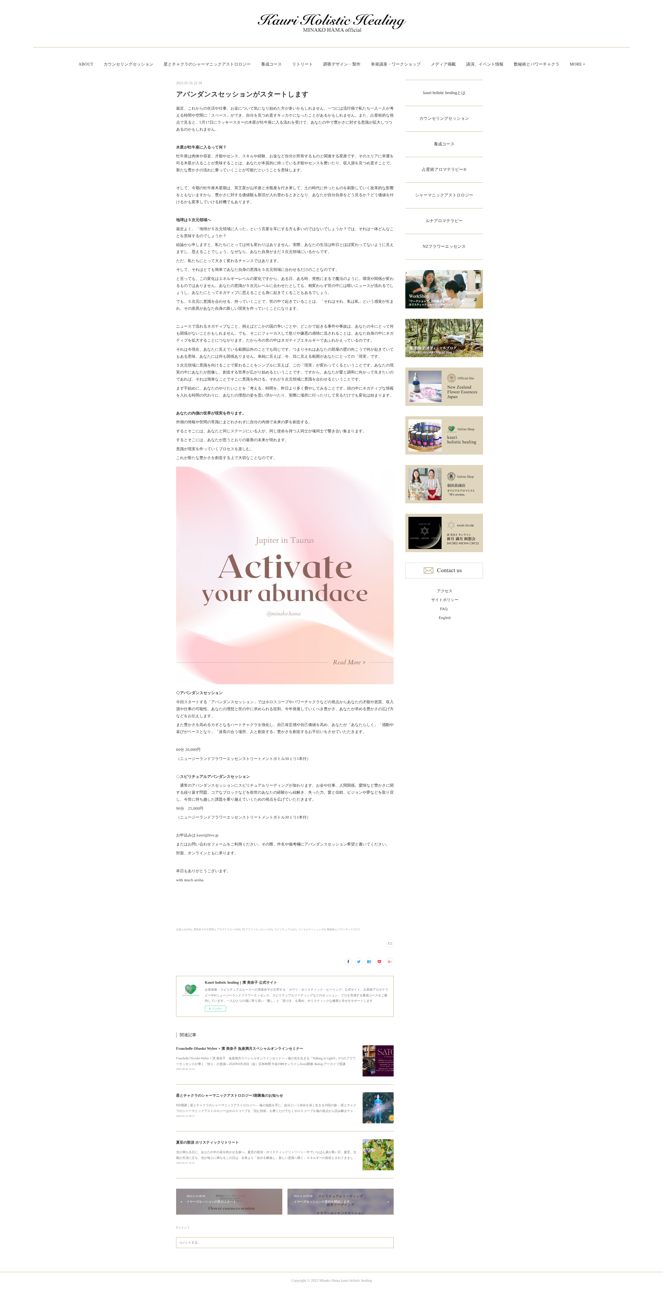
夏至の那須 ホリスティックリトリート (207, 1142)
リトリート (302, 64)
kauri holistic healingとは (444, 92)
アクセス (444, 591)
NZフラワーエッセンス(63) (257, 929)
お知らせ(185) (184, 929)
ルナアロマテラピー (444, 221)
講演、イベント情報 (484, 64)
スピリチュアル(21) (285, 929)
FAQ (444, 609)
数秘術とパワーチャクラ (536, 64)
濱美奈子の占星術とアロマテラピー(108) (216, 929)
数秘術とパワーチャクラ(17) (343, 929)
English (445, 618)
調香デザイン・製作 (342, 64)
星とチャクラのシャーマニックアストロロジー (207, 64)
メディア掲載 (443, 64)
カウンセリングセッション (128, 64)
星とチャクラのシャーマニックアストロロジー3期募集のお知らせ (229, 1095)
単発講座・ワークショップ (396, 64)
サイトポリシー (444, 600)
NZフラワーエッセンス (444, 246)
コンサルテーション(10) (312, 929)
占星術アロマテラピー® (444, 169)
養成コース (271, 64)
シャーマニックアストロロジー (444, 195)
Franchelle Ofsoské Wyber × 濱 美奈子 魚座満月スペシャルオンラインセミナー (239, 1049)
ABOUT (85, 64)
